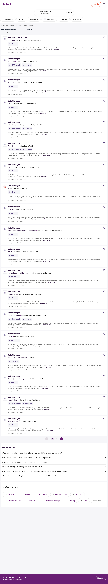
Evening (72, 501)
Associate (32, 501)
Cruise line (27, 494)
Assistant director (14, 501)
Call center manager (52, 501)
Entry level (43, 494)
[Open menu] (104, 4)
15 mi (68, 13)
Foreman (11, 494)
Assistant (78, 494)
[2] (61, 438)
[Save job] (104, 37)
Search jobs (5, 25)
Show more (56, 49)
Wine (85, 501)
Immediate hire (61, 494)
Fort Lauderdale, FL (16, 25)
